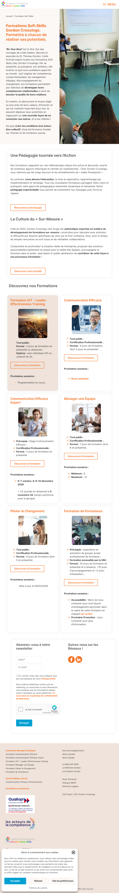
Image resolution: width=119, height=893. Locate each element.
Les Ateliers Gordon (71, 771)
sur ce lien (86, 613)
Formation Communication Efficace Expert (25, 757)
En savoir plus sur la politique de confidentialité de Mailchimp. (36, 696)
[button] (73, 852)
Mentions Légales (70, 786)
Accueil (9, 16)
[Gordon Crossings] (14, 4)
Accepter (15, 880)
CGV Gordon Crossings (84, 794)
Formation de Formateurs (17, 772)
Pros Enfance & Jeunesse (17, 788)
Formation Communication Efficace (21, 754)
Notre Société (68, 754)
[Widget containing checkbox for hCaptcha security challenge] (38, 709)
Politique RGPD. (48, 679)
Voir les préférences (62, 880)
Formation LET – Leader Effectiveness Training (27, 761)
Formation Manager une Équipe (20, 765)
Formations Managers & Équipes (21, 750)
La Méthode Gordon (71, 768)
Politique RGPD (69, 783)
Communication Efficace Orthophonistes (24, 782)
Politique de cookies (38, 887)
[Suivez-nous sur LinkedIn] (78, 660)
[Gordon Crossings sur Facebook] (71, 660)
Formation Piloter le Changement (21, 768)
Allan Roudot (87, 888)
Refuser (38, 880)
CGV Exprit (67, 794)
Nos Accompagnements (73, 750)
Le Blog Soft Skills (70, 764)
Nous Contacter (69, 779)
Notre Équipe (68, 757)
